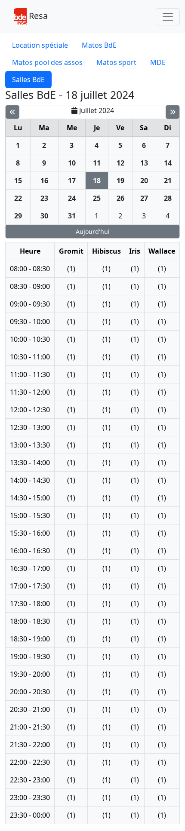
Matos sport (116, 62)
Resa (37, 15)
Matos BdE (99, 45)
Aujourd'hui (93, 231)
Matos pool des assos (47, 62)
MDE (158, 62)
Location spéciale (40, 45)
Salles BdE (28, 79)
